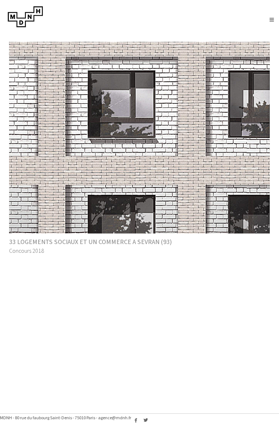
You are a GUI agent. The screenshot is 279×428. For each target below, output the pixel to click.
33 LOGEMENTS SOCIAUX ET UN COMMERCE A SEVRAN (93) (90, 242)
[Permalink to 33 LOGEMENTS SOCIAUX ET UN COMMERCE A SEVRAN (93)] (139, 137)
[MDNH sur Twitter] (145, 420)
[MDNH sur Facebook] (136, 420)
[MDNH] (25, 26)
